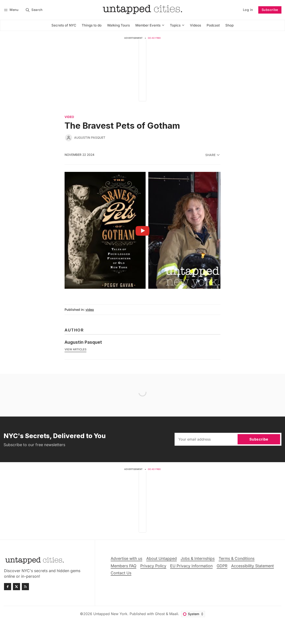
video (69, 117)
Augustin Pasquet (89, 137)
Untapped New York (110, 614)
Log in (248, 10)
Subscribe (270, 10)
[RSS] (25, 586)
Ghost (160, 614)
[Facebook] (7, 586)
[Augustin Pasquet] (69, 138)
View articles (75, 349)
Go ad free (154, 38)
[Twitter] (16, 586)
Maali (173, 614)
